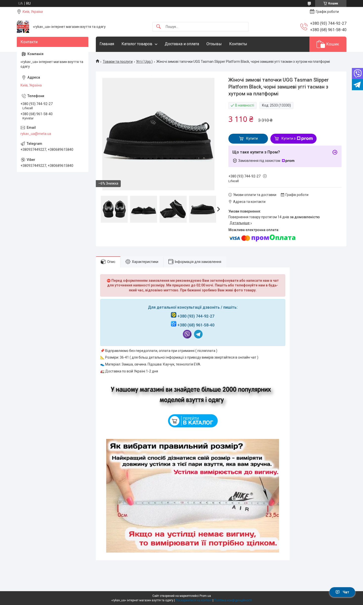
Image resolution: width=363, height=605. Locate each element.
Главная (107, 44)
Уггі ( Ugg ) (144, 62)
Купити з (289, 138)
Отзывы (214, 44)
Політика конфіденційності (233, 600)
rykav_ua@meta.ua (35, 134)
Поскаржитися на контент (194, 600)
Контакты (238, 44)
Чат (346, 592)
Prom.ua (205, 596)
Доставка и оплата (182, 44)
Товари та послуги (118, 62)
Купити (252, 138)
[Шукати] (158, 27)
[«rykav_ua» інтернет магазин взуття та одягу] (23, 27)
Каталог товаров (136, 44)
